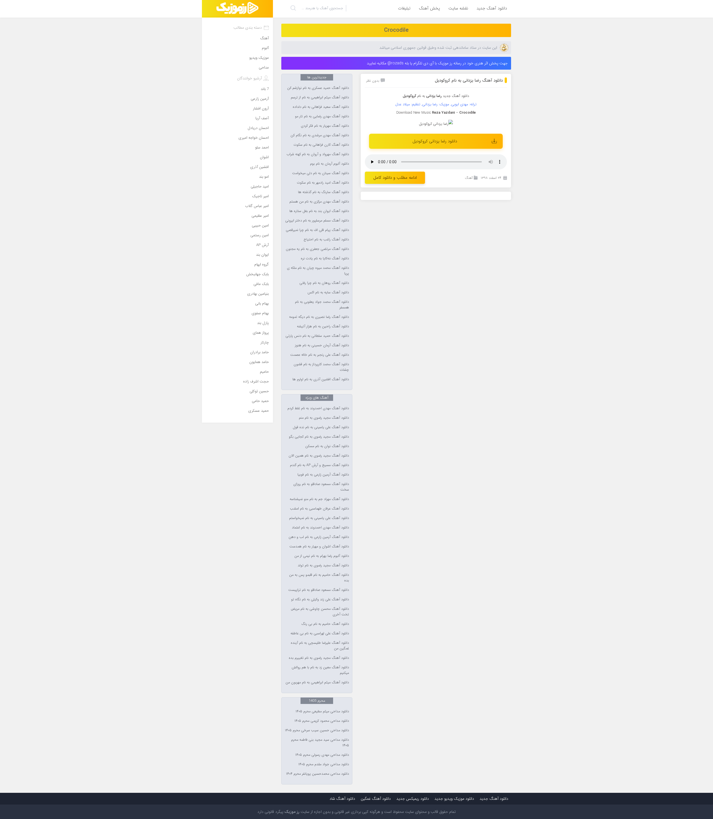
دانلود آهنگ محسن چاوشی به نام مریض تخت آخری (320, 611)
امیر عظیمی (260, 216)
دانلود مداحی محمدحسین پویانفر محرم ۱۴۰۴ (317, 774)
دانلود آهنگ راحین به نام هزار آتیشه (323, 326)
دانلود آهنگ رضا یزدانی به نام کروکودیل (469, 80)
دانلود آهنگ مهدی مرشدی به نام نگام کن (319, 135)
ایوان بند (262, 255)
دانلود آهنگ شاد (342, 799)
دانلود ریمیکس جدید (412, 799)
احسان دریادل (258, 128)
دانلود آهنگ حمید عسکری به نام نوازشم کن (318, 88)
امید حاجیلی (260, 186)
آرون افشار (261, 108)
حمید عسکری (258, 411)
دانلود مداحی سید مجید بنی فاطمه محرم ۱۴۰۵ (320, 742)
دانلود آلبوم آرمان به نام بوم (329, 164)
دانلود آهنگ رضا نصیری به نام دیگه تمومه (319, 317)
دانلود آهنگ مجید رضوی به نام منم (324, 418)
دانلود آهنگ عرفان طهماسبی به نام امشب (319, 508)
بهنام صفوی (260, 313)
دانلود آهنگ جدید (492, 8)
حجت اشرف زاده (256, 381)
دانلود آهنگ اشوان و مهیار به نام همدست (319, 546)
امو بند (264, 177)
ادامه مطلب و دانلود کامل (395, 177)
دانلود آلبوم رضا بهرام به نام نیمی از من (321, 556)
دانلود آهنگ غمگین (376, 799)
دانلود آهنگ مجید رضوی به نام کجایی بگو (319, 437)
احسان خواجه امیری (253, 138)
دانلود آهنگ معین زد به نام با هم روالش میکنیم (320, 670)
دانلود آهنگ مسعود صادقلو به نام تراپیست (318, 590)
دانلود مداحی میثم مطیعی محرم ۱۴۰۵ (322, 711)
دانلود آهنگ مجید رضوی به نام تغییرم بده (319, 658)
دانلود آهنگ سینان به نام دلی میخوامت (320, 173)
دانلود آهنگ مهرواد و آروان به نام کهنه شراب (318, 154)
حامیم (264, 372)
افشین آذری (259, 167)
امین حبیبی (260, 225)
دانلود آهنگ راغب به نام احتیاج (326, 239)
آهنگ (469, 178)
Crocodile (396, 30)
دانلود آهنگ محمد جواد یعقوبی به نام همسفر (322, 304)
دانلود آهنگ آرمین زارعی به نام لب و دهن (319, 537)
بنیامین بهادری (258, 294)
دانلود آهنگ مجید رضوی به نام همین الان (319, 456)
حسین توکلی (259, 391)
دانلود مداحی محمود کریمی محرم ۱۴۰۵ (321, 721)
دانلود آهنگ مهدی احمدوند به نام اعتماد (320, 527)
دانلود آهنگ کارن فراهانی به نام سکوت (321, 145)
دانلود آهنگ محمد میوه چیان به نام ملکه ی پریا (318, 270)
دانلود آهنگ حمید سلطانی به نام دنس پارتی (317, 336)
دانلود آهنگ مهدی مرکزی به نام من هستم (319, 201)
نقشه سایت (458, 8)
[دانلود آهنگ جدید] (237, 9)
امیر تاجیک (260, 196)
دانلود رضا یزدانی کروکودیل (434, 141)
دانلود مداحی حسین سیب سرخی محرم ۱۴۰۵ (317, 730)
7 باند (265, 89)
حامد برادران (259, 352)
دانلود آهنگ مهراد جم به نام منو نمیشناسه (319, 499)
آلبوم (265, 48)
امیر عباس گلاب (257, 206)
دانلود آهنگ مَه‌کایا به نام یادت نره (325, 258)
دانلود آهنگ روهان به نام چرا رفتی (324, 283)
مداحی (264, 67)
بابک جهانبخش (257, 274)
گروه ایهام (261, 264)
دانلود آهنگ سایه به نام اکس (328, 292)
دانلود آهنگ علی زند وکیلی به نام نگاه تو (320, 599)
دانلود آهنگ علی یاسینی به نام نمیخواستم (319, 518)
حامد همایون (259, 362)
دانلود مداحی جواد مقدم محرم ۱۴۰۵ (323, 764)
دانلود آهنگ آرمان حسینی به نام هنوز (322, 345)
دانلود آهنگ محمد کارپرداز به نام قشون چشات (321, 367)
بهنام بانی (262, 303)
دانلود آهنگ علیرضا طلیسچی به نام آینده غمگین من (320, 645)
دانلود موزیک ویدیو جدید (454, 799)
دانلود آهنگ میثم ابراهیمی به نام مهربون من (317, 682)
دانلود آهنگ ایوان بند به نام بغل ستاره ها (319, 211)
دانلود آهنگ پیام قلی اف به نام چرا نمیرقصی (317, 230)
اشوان (264, 157)
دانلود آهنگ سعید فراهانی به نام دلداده (321, 107)
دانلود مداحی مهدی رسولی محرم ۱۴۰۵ (322, 755)
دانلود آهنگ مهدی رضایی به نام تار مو (322, 116)
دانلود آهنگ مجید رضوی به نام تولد (323, 565)
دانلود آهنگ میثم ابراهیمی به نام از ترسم (320, 97)
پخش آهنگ (429, 8)
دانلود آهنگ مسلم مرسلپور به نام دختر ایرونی (317, 220)
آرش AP (262, 245)
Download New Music (413, 113)
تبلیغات (404, 8)
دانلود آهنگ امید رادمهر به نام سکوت (323, 183)
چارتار (264, 342)
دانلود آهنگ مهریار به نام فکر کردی (325, 126)
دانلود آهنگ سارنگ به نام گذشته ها (323, 192)
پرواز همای (261, 333)
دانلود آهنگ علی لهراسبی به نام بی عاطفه (319, 633)
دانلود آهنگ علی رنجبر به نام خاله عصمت (319, 355)
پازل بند (263, 323)
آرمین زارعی (260, 99)
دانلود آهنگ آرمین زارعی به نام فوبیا (323, 474)
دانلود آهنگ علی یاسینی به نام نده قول (321, 427)
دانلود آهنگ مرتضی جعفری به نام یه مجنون (317, 249)
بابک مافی (261, 284)
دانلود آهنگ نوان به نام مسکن (327, 446)
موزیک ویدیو (259, 58)
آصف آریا (262, 118)
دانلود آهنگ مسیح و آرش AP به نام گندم (319, 465)
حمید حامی (260, 401)
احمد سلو (262, 147)
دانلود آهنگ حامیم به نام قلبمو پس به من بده (319, 577)
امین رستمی (259, 235)
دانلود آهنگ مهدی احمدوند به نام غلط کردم (318, 408)
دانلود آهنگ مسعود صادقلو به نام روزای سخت (321, 487)
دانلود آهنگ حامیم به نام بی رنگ (325, 624)
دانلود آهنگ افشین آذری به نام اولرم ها (320, 379)
